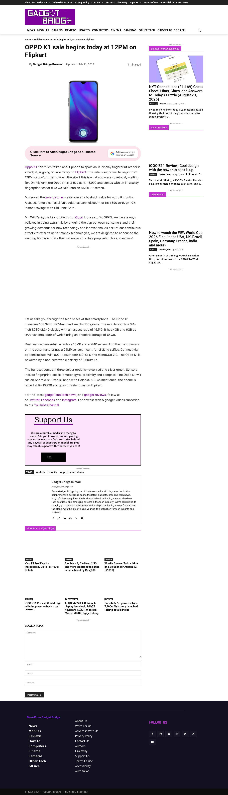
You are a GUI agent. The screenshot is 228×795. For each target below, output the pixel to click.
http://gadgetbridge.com (62, 487)
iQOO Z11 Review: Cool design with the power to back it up (43, 605)
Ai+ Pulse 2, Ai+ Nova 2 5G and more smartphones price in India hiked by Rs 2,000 (82, 567)
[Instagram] (58, 517)
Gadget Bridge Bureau (47, 64)
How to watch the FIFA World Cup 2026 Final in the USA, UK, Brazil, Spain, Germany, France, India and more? (176, 239)
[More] (137, 73)
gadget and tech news (60, 394)
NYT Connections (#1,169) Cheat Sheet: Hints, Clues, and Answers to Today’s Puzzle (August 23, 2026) (176, 93)
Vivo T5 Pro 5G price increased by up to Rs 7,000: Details (42, 567)
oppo (63, 472)
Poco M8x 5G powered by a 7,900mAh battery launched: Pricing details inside (121, 606)
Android (41, 472)
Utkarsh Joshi (165, 103)
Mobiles (38, 39)
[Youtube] (82, 517)
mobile (53, 472)
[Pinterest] (99, 73)
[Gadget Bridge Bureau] (27, 64)
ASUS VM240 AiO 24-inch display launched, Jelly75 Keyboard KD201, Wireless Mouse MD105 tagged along (81, 608)
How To (153, 249)
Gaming (108, 559)
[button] (199, 30)
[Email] (129, 73)
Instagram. (69, 400)
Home (28, 39)
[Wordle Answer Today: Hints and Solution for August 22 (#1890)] (122, 548)
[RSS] (185, 734)
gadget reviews (95, 394)
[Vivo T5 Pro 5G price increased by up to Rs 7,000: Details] (43, 548)
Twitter (34, 400)
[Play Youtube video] (83, 283)
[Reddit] (177, 734)
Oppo (79, 217)
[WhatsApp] (106, 73)
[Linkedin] (114, 73)
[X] (91, 73)
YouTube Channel (46, 405)
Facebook (48, 400)
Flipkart (80, 172)
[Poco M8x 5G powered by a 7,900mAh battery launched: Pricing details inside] (122, 587)
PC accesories (71, 599)
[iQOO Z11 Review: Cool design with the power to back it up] (43, 587)
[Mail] (70, 517)
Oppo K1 (31, 167)
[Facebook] (83, 73)
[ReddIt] (122, 73)
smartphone (54, 197)
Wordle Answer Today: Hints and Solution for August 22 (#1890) (121, 567)
